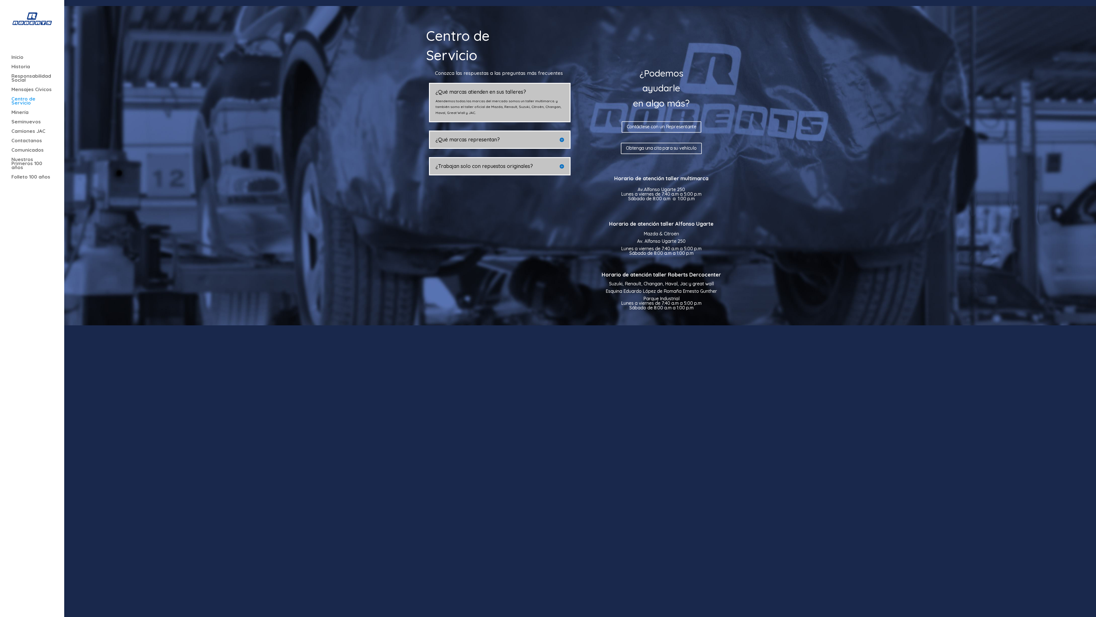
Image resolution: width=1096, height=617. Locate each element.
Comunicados (27, 150)
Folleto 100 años (30, 177)
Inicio (17, 57)
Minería (20, 112)
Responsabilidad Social (31, 78)
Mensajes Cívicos (31, 89)
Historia (20, 67)
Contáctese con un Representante (661, 127)
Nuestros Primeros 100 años (26, 163)
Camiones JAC (28, 131)
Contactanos (26, 141)
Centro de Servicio (23, 101)
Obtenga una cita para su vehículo (661, 148)
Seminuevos (26, 122)
